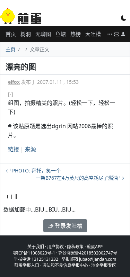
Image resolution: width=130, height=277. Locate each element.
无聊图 (43, 33)
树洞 (25, 33)
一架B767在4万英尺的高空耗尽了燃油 (77, 178)
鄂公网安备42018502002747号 (87, 253)
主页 (10, 49)
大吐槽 (93, 33)
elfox (14, 82)
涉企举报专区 (103, 265)
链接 (13, 149)
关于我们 (35, 247)
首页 (11, 33)
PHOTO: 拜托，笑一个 (36, 170)
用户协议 (55, 247)
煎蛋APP (95, 247)
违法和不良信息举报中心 (65, 265)
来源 (30, 149)
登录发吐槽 (68, 226)
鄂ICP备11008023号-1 (34, 253)
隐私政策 (75, 247)
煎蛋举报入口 (26, 265)
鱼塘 (60, 33)
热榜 (75, 33)
